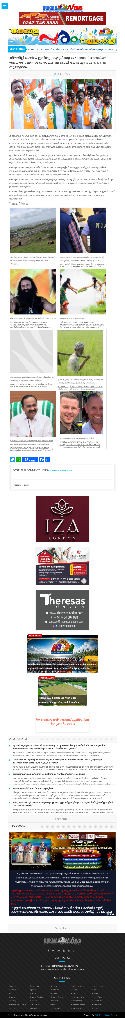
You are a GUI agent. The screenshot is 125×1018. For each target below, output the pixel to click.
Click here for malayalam (60, 470)
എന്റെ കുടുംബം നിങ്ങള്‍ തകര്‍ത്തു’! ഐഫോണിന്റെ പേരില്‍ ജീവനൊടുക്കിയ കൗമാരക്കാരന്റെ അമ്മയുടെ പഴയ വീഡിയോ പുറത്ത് (58, 747)
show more (61, 818)
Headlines (97, 1004)
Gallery (54, 986)
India (95, 990)
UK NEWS (55, 990)
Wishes (33, 1001)
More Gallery (47, 678)
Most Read (97, 997)
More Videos (35, 635)
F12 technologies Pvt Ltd (106, 1015)
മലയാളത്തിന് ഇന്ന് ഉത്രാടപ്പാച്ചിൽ (32, 788)
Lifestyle (34, 1008)
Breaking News (78, 1004)
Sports (75, 993)
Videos (96, 1008)
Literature (97, 1001)
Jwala (95, 993)
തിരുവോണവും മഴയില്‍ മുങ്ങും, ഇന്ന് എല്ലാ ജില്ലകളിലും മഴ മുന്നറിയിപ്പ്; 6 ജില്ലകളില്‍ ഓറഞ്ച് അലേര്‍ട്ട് (62, 804)
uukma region (36, 997)
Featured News (78, 997)
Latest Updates (78, 986)
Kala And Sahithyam (17, 1004)
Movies (54, 993)
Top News (76, 1008)
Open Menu (5, 6)
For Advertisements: (50, 969)
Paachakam (77, 1001)
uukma (12, 997)
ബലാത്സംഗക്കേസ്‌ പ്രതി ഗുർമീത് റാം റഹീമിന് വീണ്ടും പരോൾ (49, 774)
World (11, 993)
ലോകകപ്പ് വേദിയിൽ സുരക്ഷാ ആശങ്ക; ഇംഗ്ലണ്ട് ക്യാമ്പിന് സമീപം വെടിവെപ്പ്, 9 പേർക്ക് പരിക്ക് (59, 701)
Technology (56, 1008)
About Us (13, 986)
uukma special (17, 826)
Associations (14, 990)
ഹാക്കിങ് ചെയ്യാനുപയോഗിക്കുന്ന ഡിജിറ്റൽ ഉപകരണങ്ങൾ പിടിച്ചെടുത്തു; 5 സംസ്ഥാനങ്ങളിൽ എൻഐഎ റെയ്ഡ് (57, 761)
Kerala (75, 990)
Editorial (54, 1001)
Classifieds (34, 1004)
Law (53, 1004)
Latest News (98, 986)
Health (33, 993)
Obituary (12, 1001)
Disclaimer (34, 986)
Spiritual (33, 990)
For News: (45, 966)
